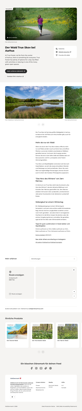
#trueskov (39, 242)
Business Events (40, 387)
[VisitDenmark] (15, 378)
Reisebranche (40, 390)
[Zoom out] (74, 296)
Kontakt (64, 387)
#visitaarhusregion (56, 242)
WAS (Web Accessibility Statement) (66, 406)
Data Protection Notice (48, 406)
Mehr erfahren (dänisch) (15, 71)
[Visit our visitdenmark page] (41, 368)
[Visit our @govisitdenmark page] (45, 368)
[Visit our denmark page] (31, 368)
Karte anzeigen (40, 235)
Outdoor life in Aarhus (14, 76)
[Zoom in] (74, 291)
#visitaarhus (46, 242)
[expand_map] (74, 270)
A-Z (62, 385)
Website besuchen (64, 52)
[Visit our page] (36, 368)
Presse (38, 385)
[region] (56, 283)
